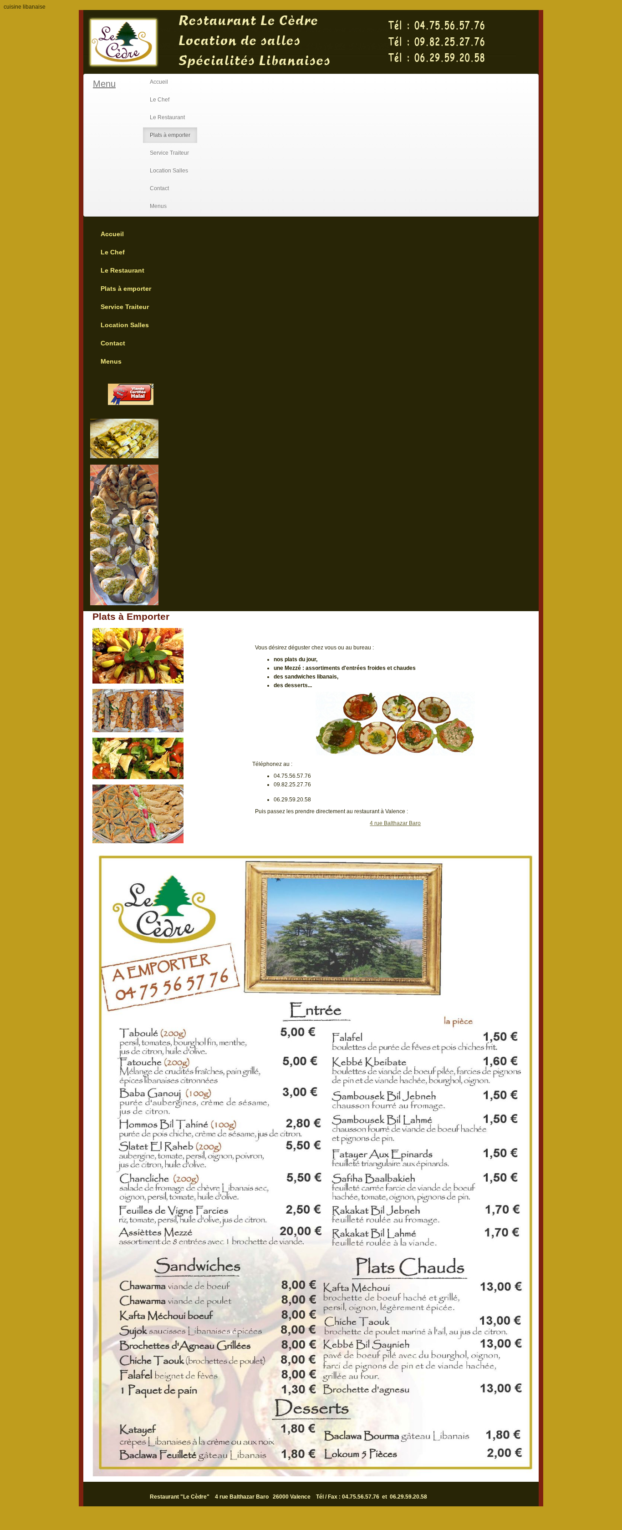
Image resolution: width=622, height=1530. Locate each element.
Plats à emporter (170, 135)
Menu (104, 84)
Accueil (159, 82)
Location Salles (169, 170)
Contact (159, 188)
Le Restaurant (167, 117)
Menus (158, 206)
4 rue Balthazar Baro (395, 823)
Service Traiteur (169, 153)
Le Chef (159, 99)
